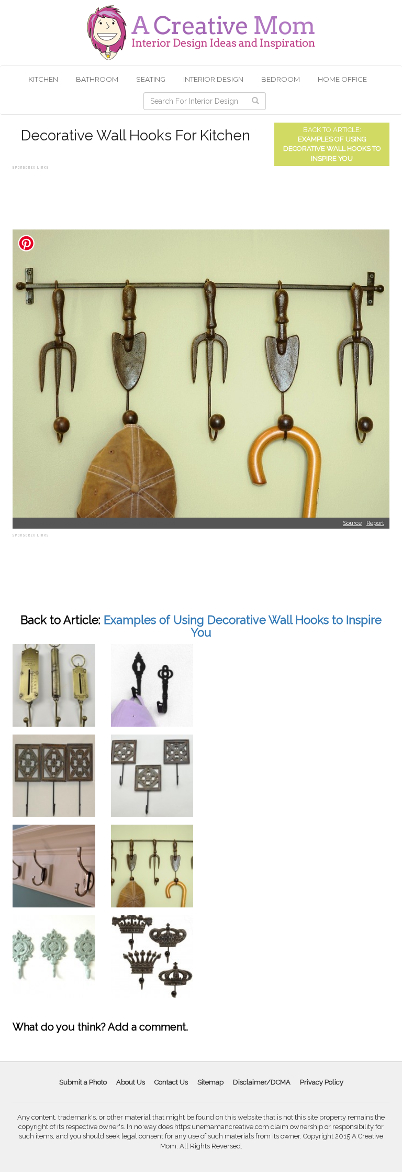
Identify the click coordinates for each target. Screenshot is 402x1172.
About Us (130, 1082)
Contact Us (171, 1082)
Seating (150, 79)
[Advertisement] (203, 195)
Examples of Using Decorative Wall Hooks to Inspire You (332, 148)
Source (352, 523)
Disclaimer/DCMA (262, 1082)
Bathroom (97, 79)
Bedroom (280, 79)
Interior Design (213, 79)
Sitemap (210, 1082)
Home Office (342, 79)
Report (375, 523)
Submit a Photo (83, 1082)
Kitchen (43, 79)
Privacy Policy (321, 1082)
